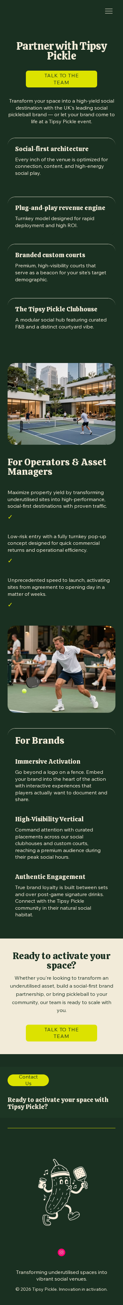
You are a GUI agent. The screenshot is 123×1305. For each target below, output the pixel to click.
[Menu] (108, 11)
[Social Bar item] (61, 1252)
